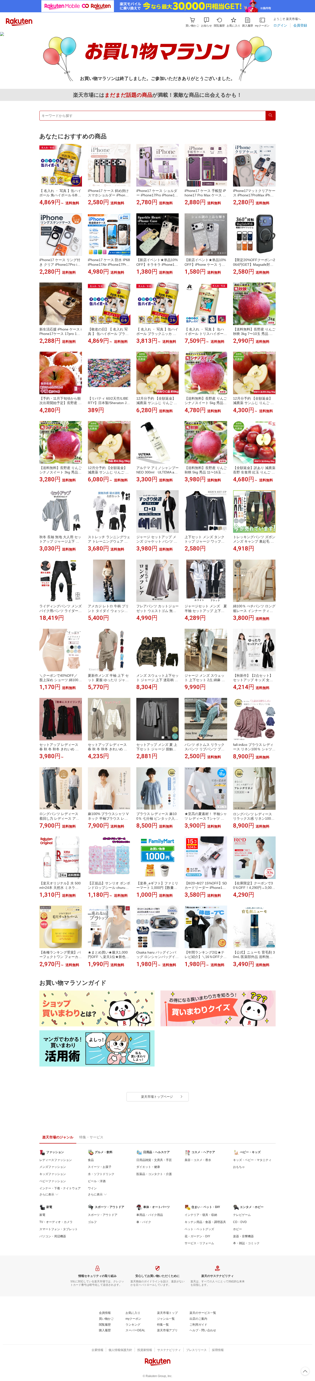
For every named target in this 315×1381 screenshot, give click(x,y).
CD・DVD (240, 1222)
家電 (42, 1215)
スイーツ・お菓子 (99, 1167)
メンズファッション (52, 1167)
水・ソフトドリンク (101, 1174)
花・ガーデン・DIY (197, 1236)
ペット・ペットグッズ (199, 1229)
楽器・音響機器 (243, 1236)
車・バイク (143, 1222)
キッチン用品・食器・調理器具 (205, 1222)
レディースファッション (55, 1160)
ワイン (92, 1188)
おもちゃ (239, 1167)
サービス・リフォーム (199, 1243)
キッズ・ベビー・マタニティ (252, 1160)
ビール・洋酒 (97, 1181)
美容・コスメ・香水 (198, 1160)
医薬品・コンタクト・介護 (154, 1174)
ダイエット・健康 (148, 1167)
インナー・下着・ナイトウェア (60, 1188)
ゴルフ (92, 1222)
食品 (91, 1160)
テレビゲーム (242, 1215)
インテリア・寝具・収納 (201, 1215)
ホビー (237, 1229)
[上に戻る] (305, 1371)
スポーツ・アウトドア (102, 1215)
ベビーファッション (52, 1181)
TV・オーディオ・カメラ (56, 1222)
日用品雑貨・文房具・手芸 (154, 1160)
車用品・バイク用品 (149, 1215)
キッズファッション (52, 1174)
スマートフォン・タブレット (58, 1229)
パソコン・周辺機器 (52, 1236)
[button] (206, 22)
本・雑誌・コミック (246, 1243)
